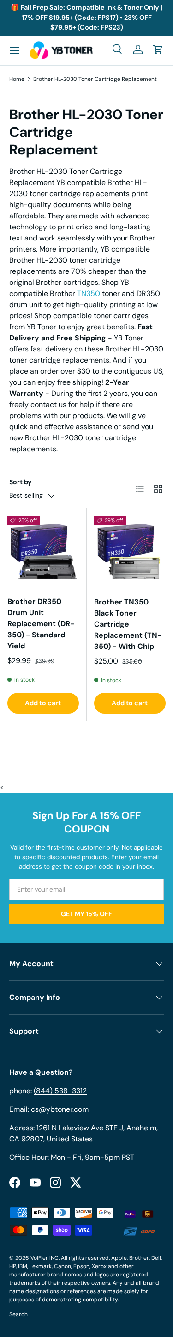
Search (18, 1314)
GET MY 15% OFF (86, 914)
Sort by (20, 482)
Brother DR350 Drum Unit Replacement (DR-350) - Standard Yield (40, 624)
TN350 (88, 293)
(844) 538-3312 (60, 1091)
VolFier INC (44, 1258)
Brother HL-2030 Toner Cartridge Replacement (95, 79)
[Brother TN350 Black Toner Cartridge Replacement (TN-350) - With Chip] (130, 552)
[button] (158, 49)
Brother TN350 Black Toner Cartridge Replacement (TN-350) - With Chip (127, 624)
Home (16, 79)
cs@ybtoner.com (60, 1109)
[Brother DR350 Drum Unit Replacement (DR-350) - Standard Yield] (43, 551)
